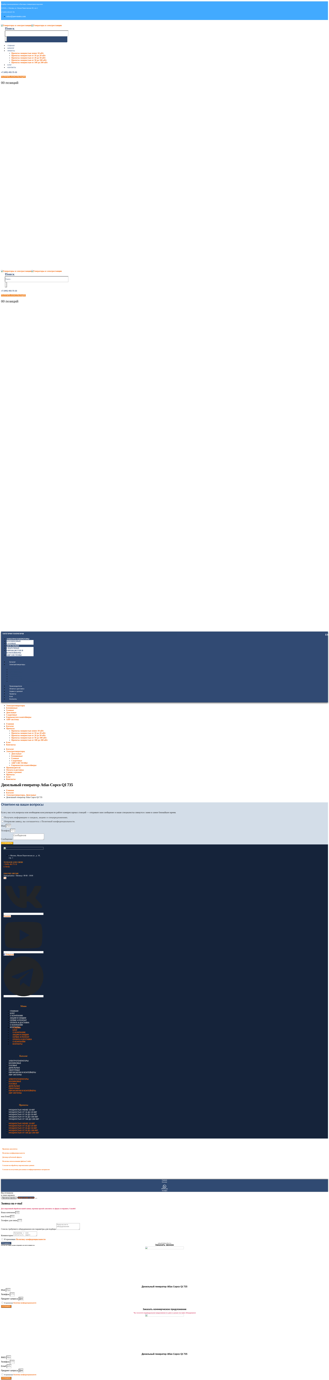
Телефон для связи (9, 1220)
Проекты (11, 51)
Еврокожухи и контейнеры (24, 681)
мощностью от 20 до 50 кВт (23, 1115)
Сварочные (13, 648)
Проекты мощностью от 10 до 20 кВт (28, 55)
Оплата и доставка (16, 689)
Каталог (10, 48)
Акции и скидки (18, 1018)
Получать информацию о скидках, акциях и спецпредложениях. (36, 817)
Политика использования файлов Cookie (16, 1161)
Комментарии (7, 1235)
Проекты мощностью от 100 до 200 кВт (29, 62)
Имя (3, 826)
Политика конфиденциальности (13, 1153)
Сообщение (7, 839)
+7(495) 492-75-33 (10, 864)
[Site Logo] (31, 25)
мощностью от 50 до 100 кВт (23, 1117)
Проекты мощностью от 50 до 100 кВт (29, 60)
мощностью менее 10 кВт (22, 1110)
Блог (9, 65)
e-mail (7, 867)
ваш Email (5, 1216)
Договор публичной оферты (12, 1157)
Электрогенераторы (18, 639)
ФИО (3, 1357)
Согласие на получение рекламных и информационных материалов (26, 1169)
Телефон (5, 830)
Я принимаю (24, 1239)
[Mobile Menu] (2, 22)
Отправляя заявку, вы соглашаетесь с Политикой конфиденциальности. (39, 821)
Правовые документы (9, 1149)
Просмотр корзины (9, 1198)
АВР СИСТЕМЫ (17, 679)
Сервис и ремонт (16, 691)
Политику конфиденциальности (30, 1239)
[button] (10, 28)
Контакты (11, 68)
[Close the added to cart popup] (36, 1198)
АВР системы (14, 655)
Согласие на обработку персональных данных (18, 1165)
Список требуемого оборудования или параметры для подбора (28, 1229)
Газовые (11, 643)
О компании (16, 1016)
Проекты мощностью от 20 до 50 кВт (28, 58)
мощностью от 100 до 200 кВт (24, 1119)
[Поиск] (6, 39)
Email (4, 1366)
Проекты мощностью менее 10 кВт (27, 53)
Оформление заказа (26, 1198)
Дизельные (13, 646)
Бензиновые (14, 641)
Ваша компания (8, 1212)
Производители (15, 686)
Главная (11, 46)
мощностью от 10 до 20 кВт (23, 1112)
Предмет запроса (10, 1299)
